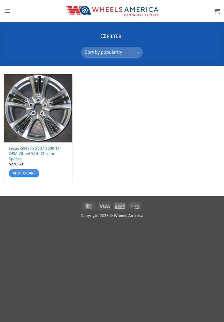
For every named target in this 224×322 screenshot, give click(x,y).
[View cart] (217, 11)
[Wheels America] (112, 11)
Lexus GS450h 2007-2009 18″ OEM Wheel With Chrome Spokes (35, 153)
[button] (7, 10)
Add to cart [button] (24, 173)
